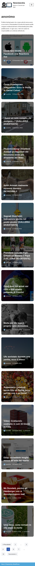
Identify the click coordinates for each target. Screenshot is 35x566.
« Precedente (6, 544)
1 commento (26, 329)
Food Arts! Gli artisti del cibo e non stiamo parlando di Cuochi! (16, 289)
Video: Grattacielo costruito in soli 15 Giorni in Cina (17, 424)
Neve (2, 564)
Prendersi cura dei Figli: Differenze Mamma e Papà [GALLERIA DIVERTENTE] (17, 255)
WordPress (16, 564)
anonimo (8, 60)
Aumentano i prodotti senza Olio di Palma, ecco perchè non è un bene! (17, 390)
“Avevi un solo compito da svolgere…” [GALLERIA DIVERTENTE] (17, 121)
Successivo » (13, 554)
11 (3, 554)
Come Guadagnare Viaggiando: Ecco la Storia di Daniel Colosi (17, 87)
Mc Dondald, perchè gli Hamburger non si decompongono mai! (15, 491)
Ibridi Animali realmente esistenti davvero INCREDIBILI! (16, 188)
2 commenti (28, 60)
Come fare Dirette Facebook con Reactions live (16, 54)
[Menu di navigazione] (31, 4)
